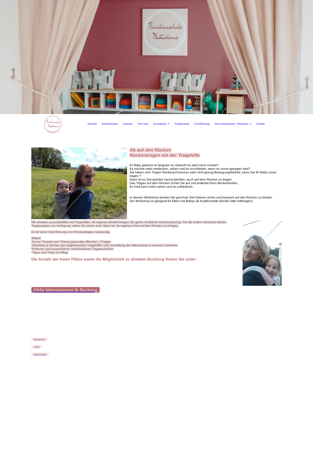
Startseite (92, 123)
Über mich (142, 123)
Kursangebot (159, 123)
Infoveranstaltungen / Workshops (231, 123)
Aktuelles (128, 123)
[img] (156, 57)
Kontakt (260, 123)
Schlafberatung (202, 123)
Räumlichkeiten (110, 123)
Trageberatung (181, 123)
